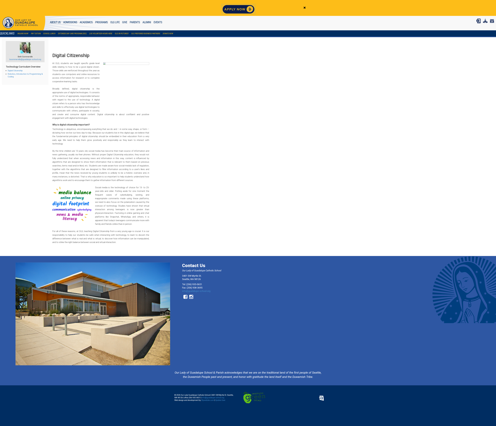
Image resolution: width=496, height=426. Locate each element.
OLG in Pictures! (122, 33)
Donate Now (168, 33)
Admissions (70, 22)
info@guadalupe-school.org (196, 291)
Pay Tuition (36, 33)
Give (124, 22)
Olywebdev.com (207, 400)
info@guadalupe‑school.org (213, 398)
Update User (220, 400)
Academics (86, 22)
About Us (55, 22)
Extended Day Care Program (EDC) (72, 33)
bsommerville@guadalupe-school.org (25, 59)
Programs (101, 22)
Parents (135, 22)
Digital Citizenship (15, 70)
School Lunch (49, 33)
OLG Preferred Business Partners (145, 33)
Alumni (146, 22)
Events (158, 22)
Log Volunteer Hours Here (100, 33)
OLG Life (115, 22)
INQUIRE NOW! (22, 33)
